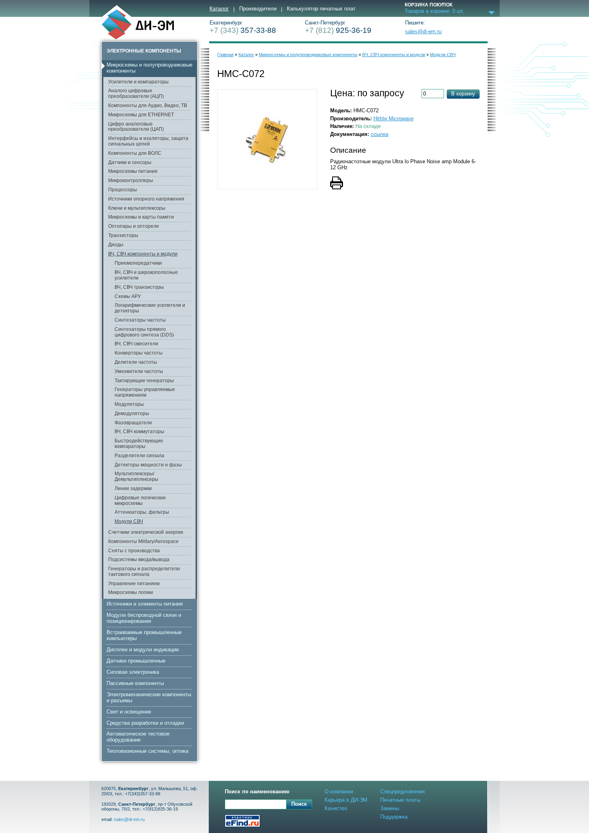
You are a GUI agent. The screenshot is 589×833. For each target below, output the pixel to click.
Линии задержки (133, 488)
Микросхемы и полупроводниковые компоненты (149, 68)
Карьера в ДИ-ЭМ (346, 800)
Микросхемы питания (132, 171)
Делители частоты (136, 362)
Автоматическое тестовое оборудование (138, 737)
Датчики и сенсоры (129, 162)
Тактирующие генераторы (144, 380)
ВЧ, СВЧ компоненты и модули (143, 254)
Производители (257, 9)
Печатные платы (400, 800)
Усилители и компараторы (138, 82)
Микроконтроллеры (130, 180)
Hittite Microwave (393, 119)
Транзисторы (123, 235)
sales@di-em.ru (423, 31)
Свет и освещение (129, 712)
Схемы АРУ (128, 296)
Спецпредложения (402, 791)
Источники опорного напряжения (146, 199)
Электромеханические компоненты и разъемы (149, 697)
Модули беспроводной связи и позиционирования (144, 618)
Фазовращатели (133, 423)
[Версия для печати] (348, 183)
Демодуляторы (132, 413)
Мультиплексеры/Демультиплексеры (136, 476)
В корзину (463, 94)
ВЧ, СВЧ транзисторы (139, 287)
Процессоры (122, 190)
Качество (336, 808)
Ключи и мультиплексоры (136, 208)
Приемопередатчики (138, 263)
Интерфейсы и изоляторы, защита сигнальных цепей (148, 141)
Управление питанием (133, 583)
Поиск (299, 804)
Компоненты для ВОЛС (134, 153)
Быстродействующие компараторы (139, 443)
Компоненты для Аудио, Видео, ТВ (147, 105)
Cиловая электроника (133, 672)
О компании (339, 791)
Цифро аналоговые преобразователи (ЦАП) (136, 126)
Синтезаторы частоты (140, 320)
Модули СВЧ (129, 521)
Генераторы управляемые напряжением (145, 392)
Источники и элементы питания (145, 604)
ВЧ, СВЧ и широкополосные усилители (146, 275)
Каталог (219, 9)
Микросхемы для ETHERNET (141, 115)
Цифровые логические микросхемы (140, 500)
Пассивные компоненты (135, 683)
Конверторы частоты (139, 353)
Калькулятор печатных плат (321, 9)
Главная (225, 54)
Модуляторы (129, 404)
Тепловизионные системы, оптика (147, 751)
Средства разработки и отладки (145, 723)
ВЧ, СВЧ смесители (136, 344)
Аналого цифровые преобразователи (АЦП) (136, 93)
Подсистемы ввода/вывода (138, 559)
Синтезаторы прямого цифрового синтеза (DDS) (144, 332)
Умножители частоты (139, 371)
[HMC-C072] (267, 139)
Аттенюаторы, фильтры (142, 512)
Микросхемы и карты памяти (141, 217)
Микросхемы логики (130, 592)
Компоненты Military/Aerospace (143, 541)
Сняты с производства (134, 550)
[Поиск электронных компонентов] (242, 822)
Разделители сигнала (139, 455)
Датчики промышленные (136, 661)
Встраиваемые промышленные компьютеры (144, 635)
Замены (389, 808)
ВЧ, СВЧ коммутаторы (139, 431)
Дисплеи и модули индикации (143, 650)
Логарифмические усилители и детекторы (150, 308)
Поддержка (393, 817)
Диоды (115, 244)
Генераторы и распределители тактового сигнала (144, 571)
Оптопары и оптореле (133, 226)
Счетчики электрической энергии (145, 532)
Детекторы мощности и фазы (148, 465)
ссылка (379, 134)
